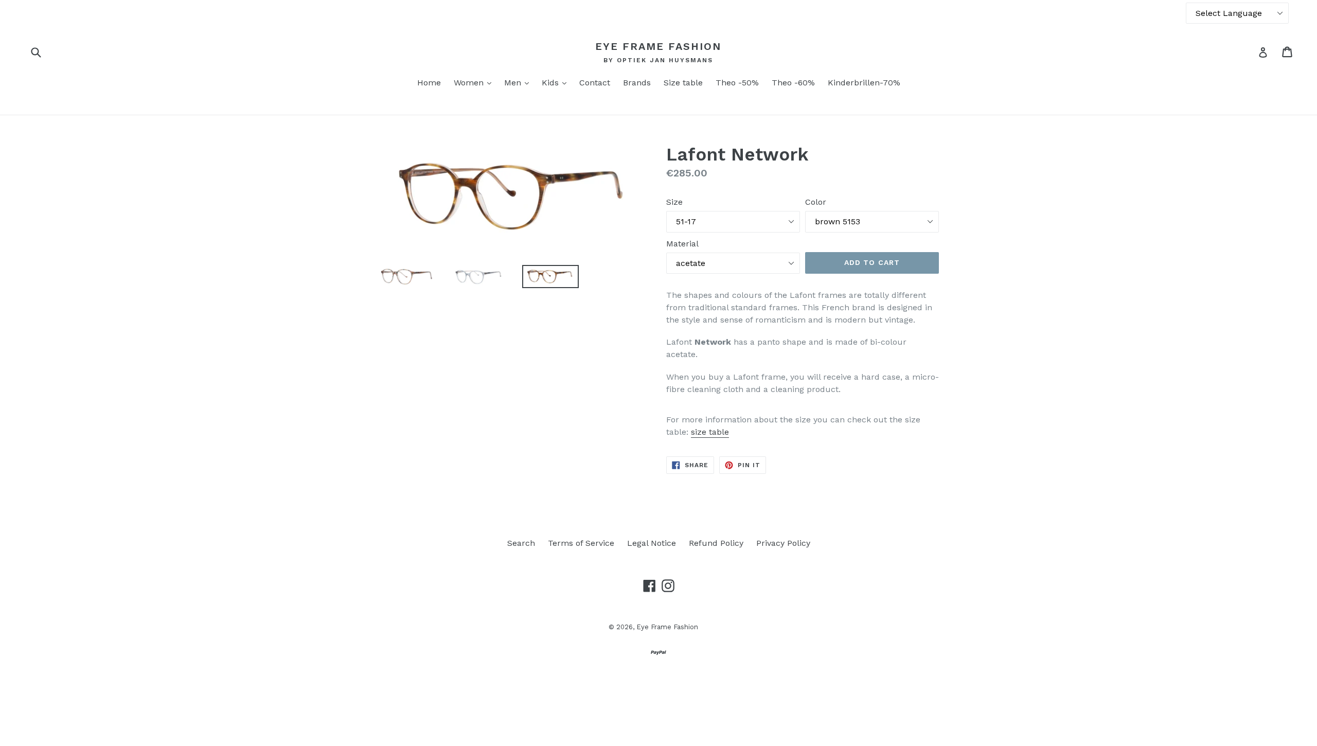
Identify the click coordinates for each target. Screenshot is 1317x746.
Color (815, 202)
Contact (594, 82)
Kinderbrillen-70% (864, 82)
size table (710, 432)
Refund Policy (716, 543)
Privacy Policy (783, 543)
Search (521, 543)
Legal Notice (651, 543)
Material (682, 243)
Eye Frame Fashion (658, 46)
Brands (637, 82)
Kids (557, 82)
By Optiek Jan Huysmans (658, 60)
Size (674, 202)
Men (519, 82)
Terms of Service (581, 543)
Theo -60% (793, 82)
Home (429, 82)
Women (475, 82)
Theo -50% (737, 82)
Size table (683, 82)
